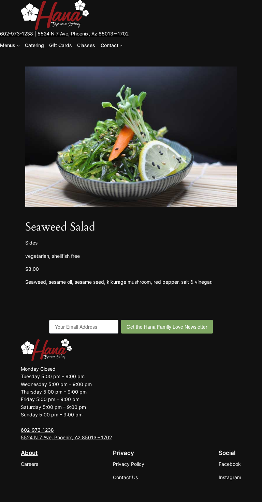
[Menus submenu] (18, 45)
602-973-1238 (16, 33)
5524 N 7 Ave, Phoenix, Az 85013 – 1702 (83, 33)
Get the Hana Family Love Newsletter (167, 326)
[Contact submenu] (120, 45)
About (29, 452)
